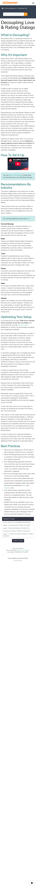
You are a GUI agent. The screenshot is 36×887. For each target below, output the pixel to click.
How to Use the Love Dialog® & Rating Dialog (17, 522)
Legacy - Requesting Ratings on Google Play (16, 528)
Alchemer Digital (24, 8)
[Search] (26, 14)
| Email (26, 550)
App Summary (23, 325)
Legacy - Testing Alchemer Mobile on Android (16, 525)
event (24, 485)
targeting (7, 488)
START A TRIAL (18, 540)
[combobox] (13, 14)
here (28, 219)
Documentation (10, 8)
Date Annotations (15, 175)
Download (21, 550)
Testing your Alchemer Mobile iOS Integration (16, 531)
